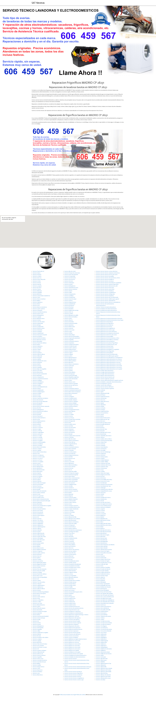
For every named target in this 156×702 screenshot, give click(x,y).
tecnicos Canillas (37, 665)
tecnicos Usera (36, 351)
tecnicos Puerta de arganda (71, 474)
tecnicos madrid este (69, 601)
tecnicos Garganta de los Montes (104, 489)
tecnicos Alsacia (37, 590)
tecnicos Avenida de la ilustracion (72, 390)
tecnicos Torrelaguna (101, 626)
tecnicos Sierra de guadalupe (40, 577)
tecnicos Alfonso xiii (38, 653)
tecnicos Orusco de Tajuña (102, 551)
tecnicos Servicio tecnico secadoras (73, 675)
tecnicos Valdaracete (101, 634)
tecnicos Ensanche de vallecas (40, 411)
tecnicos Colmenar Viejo (102, 466)
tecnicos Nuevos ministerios (40, 307)
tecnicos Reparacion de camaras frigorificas (107, 343)
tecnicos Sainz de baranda (70, 378)
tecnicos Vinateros (69, 487)
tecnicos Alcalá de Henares (102, 396)
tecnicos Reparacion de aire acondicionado (106, 354)
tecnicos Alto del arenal (38, 539)
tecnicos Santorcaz (101, 605)
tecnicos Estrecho (37, 554)
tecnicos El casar (37, 636)
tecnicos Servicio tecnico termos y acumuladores (108, 302)
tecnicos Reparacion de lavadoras (104, 321)
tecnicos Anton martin (38, 543)
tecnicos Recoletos (37, 504)
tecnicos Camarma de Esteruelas (104, 440)
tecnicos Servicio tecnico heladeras (105, 291)
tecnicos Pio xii (68, 470)
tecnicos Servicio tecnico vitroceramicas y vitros (108, 278)
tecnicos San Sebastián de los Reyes (105, 601)
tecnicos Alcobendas (101, 398)
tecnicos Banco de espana (39, 593)
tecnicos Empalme (68, 308)
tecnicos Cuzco (68, 504)
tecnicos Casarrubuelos (102, 447)
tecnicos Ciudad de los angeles (40, 632)
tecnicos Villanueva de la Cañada (104, 668)
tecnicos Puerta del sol (38, 271)
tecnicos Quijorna (100, 577)
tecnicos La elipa (37, 429)
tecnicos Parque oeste (70, 585)
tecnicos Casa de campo (39, 321)
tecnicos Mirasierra (37, 468)
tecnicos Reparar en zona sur (71, 642)
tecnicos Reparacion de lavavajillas (104, 336)
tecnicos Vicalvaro (37, 352)
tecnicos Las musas (69, 417)
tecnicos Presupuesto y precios (104, 383)
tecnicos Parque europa (70, 582)
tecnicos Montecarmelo (39, 470)
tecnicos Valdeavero (101, 636)
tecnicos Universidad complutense (41, 295)
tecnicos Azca (36, 305)
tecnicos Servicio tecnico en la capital (73, 653)
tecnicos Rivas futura (69, 476)
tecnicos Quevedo (37, 613)
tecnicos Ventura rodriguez (39, 650)
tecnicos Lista (36, 453)
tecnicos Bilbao (36, 300)
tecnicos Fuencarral (37, 416)
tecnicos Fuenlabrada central (71, 561)
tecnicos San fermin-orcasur (40, 647)
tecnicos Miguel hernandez (39, 564)
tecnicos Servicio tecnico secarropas (105, 289)
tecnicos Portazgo (37, 572)
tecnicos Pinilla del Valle (102, 564)
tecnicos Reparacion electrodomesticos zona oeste (109, 365)
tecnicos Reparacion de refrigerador (105, 351)
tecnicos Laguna (68, 352)
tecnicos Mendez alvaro (39, 318)
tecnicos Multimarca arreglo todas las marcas (75, 639)
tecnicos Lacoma (68, 416)
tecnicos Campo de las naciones (72, 435)
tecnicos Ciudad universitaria (71, 344)
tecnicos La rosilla (37, 435)
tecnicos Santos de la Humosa (103, 606)
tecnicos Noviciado (37, 609)
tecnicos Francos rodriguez (71, 401)
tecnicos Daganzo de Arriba (103, 474)
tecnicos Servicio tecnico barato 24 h (105, 377)
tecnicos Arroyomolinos (102, 413)
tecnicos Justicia (37, 424)
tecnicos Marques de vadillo (71, 315)
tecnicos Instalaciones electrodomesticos (106, 310)
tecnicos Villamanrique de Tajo (103, 663)
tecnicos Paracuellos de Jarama (103, 553)
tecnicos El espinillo (37, 403)
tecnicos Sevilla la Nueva (102, 611)
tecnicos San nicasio (69, 590)
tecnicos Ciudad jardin (38, 390)
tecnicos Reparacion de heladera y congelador (107, 349)
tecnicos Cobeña (100, 458)
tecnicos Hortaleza (37, 336)
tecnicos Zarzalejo (100, 679)
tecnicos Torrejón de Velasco (103, 624)
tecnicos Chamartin (37, 310)
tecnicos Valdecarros (38, 525)
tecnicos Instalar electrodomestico (104, 370)
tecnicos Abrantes (37, 357)
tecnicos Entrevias (37, 413)
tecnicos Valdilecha (101, 650)
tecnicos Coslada (100, 471)
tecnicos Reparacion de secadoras (104, 325)
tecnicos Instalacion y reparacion (72, 611)
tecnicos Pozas (36, 494)
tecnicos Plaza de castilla (39, 570)
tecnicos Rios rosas (37, 575)
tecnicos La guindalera (38, 432)
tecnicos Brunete (100, 430)
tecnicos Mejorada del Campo (103, 523)
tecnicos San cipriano (69, 483)
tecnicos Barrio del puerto (70, 393)
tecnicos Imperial (37, 422)
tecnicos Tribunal (37, 583)
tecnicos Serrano (68, 281)
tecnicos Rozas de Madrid (102, 590)
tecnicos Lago (67, 513)
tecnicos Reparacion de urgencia (72, 618)
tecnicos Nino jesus (37, 471)
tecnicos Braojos (100, 427)
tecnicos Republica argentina (71, 377)
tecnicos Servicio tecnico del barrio (105, 387)
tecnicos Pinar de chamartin (39, 491)
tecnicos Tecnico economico (71, 636)
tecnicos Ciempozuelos (102, 457)
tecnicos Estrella (37, 414)
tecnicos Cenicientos (101, 448)
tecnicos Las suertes (38, 561)
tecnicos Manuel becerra (39, 605)
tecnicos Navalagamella (102, 541)
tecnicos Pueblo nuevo (38, 497)
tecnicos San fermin (38, 507)
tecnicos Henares (68, 408)
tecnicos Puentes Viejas (102, 575)
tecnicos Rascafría (100, 579)
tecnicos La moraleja (69, 512)
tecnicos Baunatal (68, 494)
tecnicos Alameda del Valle (102, 393)
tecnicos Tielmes (100, 618)
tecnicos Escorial (100, 476)
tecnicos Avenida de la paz (39, 662)
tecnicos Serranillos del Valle (103, 609)
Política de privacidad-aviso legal (68, 694)
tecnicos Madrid (100, 517)
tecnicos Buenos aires (38, 548)
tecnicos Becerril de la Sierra (103, 417)
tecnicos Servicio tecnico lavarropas (105, 287)
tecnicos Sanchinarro (38, 513)
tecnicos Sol (36, 517)
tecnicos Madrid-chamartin (39, 549)
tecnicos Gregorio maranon (71, 404)
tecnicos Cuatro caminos (39, 308)
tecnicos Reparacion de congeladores (105, 328)
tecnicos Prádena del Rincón (103, 572)
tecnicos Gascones (101, 492)
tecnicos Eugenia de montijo (71, 310)
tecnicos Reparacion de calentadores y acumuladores (109, 357)
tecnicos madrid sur (69, 600)
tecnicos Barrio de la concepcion (72, 391)
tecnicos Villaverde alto (38, 533)
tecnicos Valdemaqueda (102, 640)
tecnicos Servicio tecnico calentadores (105, 300)
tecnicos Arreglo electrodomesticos (105, 374)
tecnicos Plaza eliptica (69, 372)
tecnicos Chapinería (101, 453)
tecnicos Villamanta (101, 665)
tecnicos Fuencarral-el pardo (40, 334)
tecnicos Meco (99, 522)
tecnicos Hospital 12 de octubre (40, 637)
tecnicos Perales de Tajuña (102, 561)
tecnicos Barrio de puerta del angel (41, 500)
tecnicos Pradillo (68, 587)
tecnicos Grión (99, 496)
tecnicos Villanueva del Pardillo (103, 671)
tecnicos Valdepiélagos (102, 647)
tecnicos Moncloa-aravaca (39, 339)
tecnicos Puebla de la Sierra (103, 574)
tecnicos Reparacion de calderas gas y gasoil (107, 356)
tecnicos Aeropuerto (69, 432)
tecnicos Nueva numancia (39, 566)
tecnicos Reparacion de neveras (104, 326)
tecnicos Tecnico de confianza (103, 385)
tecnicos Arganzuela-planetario (72, 338)
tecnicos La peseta (69, 541)
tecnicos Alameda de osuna (39, 360)
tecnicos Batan (68, 492)
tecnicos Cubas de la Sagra (102, 473)
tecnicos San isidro (37, 370)
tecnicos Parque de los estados (72, 580)
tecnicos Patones (100, 556)
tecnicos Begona (68, 496)
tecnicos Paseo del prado (39, 279)
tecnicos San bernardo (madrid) (40, 616)
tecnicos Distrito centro (39, 328)
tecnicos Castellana (37, 383)
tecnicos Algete (100, 403)
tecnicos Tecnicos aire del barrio (72, 634)
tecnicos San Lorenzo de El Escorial (105, 596)
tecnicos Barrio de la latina (39, 447)
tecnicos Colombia (69, 437)
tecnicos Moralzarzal (101, 533)
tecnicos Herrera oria (69, 458)
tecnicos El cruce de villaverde (40, 401)
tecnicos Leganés (100, 509)
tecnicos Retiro (36, 304)
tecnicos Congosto (37, 551)
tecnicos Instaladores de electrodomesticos (75, 655)
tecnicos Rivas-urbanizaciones (72, 478)
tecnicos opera (36, 606)
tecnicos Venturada (101, 657)
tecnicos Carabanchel (38, 326)
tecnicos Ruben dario (69, 326)
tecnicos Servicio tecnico (70, 658)
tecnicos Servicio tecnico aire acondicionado (107, 297)
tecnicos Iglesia (36, 557)
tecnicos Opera (36, 273)
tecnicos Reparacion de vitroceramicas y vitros (107, 338)
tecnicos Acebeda (100, 390)
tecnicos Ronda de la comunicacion (73, 530)
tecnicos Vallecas (37, 528)
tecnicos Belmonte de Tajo (102, 419)
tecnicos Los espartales (70, 575)
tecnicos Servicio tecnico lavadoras (73, 671)
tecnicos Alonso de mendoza (71, 549)
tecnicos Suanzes (37, 518)
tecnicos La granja (68, 510)
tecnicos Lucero (37, 463)
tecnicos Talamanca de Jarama (103, 616)
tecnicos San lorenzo (69, 279)
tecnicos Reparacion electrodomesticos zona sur (108, 362)
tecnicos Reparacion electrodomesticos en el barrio (109, 359)
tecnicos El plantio (37, 404)
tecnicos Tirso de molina (39, 582)
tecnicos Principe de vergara (40, 611)
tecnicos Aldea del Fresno (102, 401)
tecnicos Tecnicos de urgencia (71, 619)
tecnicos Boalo (100, 426)
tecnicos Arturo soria (38, 313)
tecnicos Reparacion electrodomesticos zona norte (109, 360)
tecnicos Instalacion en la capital (72, 652)
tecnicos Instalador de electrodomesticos (74, 657)
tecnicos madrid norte (69, 598)
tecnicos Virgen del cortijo (39, 536)
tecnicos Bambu (37, 544)
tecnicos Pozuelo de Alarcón (103, 569)
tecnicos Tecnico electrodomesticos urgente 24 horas (109, 380)
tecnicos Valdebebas (38, 523)
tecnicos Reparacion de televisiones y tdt (106, 344)
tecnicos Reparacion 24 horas (71, 616)
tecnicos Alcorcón (100, 400)
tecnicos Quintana (37, 502)
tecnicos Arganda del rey (70, 443)
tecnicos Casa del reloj (70, 553)
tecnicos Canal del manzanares (40, 378)
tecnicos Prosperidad (38, 496)
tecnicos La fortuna (69, 539)
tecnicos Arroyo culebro (70, 551)
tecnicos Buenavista (38, 372)
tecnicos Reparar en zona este (72, 645)
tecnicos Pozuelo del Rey (102, 570)
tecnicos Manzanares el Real (103, 520)
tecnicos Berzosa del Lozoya (103, 422)
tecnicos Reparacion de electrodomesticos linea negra (109, 320)
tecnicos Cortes (37, 281)
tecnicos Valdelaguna (101, 637)
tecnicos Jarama (68, 413)
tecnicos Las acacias (38, 439)
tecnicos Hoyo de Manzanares (103, 505)
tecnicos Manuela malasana (71, 577)
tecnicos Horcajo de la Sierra (103, 502)
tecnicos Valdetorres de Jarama (104, 649)
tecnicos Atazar (100, 414)
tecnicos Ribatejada (101, 582)
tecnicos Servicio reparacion (71, 631)
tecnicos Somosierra (101, 613)
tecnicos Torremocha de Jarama (104, 629)
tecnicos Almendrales (38, 627)
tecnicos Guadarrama (101, 499)
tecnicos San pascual (38, 512)
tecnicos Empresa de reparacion (72, 627)
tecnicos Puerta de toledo (70, 323)
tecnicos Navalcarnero (101, 543)
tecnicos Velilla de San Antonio (103, 653)
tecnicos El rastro (37, 287)
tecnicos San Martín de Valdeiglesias (105, 600)
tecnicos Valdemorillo (101, 642)
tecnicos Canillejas (37, 380)
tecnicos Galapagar (101, 487)
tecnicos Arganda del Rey (102, 411)
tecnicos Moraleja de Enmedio (103, 531)
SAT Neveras (38, 2)
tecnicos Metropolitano (70, 360)
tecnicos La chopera (38, 427)
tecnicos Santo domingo (39, 618)
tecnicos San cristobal (38, 645)
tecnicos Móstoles (100, 536)
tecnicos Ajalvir (100, 391)
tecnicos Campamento (38, 377)
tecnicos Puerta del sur (70, 526)
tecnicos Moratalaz (37, 341)
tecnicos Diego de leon (38, 666)
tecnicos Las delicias (38, 443)
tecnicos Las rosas (37, 603)
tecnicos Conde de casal (70, 346)
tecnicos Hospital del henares (71, 409)
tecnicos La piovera (37, 434)
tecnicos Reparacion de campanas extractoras (107, 333)
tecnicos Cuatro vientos (70, 502)
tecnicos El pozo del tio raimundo (41, 406)
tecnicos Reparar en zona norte (72, 640)
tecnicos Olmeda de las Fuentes (104, 549)
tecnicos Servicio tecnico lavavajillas (105, 276)
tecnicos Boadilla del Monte (103, 424)
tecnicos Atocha (37, 282)
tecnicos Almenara (37, 362)
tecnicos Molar (99, 526)
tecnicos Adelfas (37, 359)
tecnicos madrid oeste (70, 603)
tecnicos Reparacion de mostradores (105, 341)
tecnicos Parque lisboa (70, 583)
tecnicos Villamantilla (101, 666)
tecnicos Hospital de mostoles (72, 566)
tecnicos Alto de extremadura (71, 336)
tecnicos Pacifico (37, 478)
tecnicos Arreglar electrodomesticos (105, 372)
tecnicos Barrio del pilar (70, 448)
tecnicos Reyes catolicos (70, 528)
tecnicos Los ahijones (38, 455)
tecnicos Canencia (100, 443)
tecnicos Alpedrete (101, 404)
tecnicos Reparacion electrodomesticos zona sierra (109, 367)
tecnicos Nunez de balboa (70, 317)
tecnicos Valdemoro (101, 644)
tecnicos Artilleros (69, 445)
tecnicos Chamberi (37, 331)
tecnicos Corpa (100, 470)
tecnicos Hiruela (100, 500)
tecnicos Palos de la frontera (40, 644)
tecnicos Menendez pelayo (39, 562)
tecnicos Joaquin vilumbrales (71, 509)
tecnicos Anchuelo (100, 408)
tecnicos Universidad (38, 522)
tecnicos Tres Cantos (101, 632)
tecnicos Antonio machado (71, 383)
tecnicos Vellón (100, 655)
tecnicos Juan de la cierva (70, 569)
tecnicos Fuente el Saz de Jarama (104, 484)
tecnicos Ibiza (67, 460)
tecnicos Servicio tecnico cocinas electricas (106, 271)
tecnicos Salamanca (37, 302)
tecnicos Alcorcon (68, 548)
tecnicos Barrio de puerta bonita (41, 499)
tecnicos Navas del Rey (101, 546)
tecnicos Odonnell (69, 365)
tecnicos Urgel (68, 331)
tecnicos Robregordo (101, 588)
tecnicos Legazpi (37, 317)
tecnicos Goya (36, 419)
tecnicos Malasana (37, 291)
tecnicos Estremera (101, 478)
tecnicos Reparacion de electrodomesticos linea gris (109, 318)
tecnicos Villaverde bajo (39, 535)
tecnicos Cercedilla (100, 450)
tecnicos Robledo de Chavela (103, 587)
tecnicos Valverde (37, 530)
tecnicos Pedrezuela (101, 557)
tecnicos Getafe (100, 494)
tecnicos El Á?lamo (100, 395)
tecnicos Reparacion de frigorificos (105, 323)
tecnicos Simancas (69, 429)
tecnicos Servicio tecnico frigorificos (73, 673)
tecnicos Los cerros (38, 458)
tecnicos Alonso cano (69, 382)
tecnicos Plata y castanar (39, 492)
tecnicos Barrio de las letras (39, 452)
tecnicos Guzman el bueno (71, 351)
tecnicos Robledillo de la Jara (103, 585)
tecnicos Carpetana (69, 343)
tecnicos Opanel (37, 473)
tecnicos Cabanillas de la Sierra (103, 435)
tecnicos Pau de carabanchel (40, 374)
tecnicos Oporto (68, 320)
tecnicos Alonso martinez (39, 299)
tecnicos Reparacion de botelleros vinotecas (107, 339)
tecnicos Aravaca (37, 365)
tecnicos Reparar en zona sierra (72, 649)
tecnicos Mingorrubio (38, 466)
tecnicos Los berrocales (39, 457)
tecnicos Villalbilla (100, 662)
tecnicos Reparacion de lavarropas (104, 346)
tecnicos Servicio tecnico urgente (72, 622)
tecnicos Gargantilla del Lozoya (104, 491)
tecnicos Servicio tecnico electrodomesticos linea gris (77, 666)
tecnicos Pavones (37, 486)
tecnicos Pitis (67, 422)
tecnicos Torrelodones (102, 627)
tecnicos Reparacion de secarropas (105, 347)
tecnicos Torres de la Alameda (103, 631)
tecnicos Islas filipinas (69, 411)
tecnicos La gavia (37, 559)
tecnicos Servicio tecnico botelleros (105, 279)
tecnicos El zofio (37, 408)
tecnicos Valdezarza (69, 430)
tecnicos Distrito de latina (39, 338)
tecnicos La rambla (69, 414)
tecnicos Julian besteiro (70, 570)
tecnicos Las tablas (37, 445)
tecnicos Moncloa (37, 294)
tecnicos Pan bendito (38, 484)
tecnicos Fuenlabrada (101, 483)
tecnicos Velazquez (69, 282)
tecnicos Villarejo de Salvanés (103, 675)
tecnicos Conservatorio (70, 554)
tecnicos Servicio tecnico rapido (72, 621)
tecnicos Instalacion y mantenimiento (73, 613)
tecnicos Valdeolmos (101, 645)
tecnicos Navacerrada (101, 538)
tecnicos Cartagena (69, 396)
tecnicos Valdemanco (101, 639)
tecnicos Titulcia (100, 619)
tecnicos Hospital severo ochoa (72, 567)
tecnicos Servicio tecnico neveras (72, 676)
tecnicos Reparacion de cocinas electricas (106, 331)
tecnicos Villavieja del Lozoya (103, 678)
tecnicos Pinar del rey (69, 442)
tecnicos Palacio (37, 479)
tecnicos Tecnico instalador (71, 637)
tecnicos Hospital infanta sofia (72, 507)
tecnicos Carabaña (100, 445)
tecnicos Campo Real (101, 442)
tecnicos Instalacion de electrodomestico (106, 308)
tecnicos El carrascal (69, 557)
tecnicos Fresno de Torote (103, 481)
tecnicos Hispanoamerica (39, 421)
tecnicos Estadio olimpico (70, 400)
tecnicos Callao (36, 631)
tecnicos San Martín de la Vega (103, 598)
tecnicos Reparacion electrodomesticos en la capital (109, 369)
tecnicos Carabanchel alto (70, 538)
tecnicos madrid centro (70, 605)
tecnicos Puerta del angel (70, 375)
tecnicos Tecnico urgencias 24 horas (105, 378)
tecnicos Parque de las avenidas (72, 419)
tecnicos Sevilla (36, 619)
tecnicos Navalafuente (101, 539)
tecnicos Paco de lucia (69, 466)
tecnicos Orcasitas (37, 474)
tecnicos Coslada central (70, 398)
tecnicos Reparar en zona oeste (72, 647)
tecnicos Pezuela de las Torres (103, 562)
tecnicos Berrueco (100, 421)
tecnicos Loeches (100, 510)
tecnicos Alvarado (37, 541)
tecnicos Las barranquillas (39, 442)
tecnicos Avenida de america (40, 312)
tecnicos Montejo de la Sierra (103, 530)
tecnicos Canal (36, 595)
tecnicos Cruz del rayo (69, 453)
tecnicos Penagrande (38, 487)
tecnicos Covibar (37, 396)
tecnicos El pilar (36, 489)
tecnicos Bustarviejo (101, 434)
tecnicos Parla (99, 554)
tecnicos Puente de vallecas (39, 343)
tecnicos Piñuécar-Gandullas (103, 567)
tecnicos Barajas (37, 325)
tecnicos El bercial (68, 556)
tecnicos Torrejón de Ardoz (103, 621)
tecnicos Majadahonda (101, 518)
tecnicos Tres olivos (38, 520)
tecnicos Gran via (37, 278)
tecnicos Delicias (37, 634)
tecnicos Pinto (99, 566)
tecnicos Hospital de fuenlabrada (72, 564)
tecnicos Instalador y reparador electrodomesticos (108, 382)
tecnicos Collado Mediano (102, 460)
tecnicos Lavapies (37, 286)
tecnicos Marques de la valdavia (72, 518)
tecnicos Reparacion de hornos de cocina (106, 334)
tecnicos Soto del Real (101, 614)
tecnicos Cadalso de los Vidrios (104, 439)
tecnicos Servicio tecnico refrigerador (105, 294)
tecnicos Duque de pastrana (71, 455)
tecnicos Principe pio (69, 374)
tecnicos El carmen (69, 307)
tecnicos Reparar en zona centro (72, 644)
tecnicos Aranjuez (100, 409)
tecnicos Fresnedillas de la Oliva (104, 479)
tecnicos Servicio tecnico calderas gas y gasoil (107, 299)
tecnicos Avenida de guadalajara (41, 592)
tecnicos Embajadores (38, 315)
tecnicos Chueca (37, 289)
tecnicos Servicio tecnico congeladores (74, 678)
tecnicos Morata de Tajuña (102, 535)
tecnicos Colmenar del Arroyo (103, 465)
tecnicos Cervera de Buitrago (103, 452)
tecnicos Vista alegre (38, 538)
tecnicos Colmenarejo (101, 468)
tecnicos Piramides (69, 321)
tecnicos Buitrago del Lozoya (103, 432)
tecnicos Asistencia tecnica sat (72, 606)
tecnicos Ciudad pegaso (39, 391)
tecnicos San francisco (70, 546)
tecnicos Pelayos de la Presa (103, 559)
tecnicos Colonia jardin (70, 500)
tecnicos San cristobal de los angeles (42, 505)
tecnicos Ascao (68, 387)
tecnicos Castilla (37, 385)
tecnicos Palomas (37, 481)
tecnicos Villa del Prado (102, 658)
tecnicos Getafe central (70, 562)
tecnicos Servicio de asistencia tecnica (73, 608)
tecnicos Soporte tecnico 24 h (71, 609)
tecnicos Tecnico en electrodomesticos (106, 307)
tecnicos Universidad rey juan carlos (73, 592)
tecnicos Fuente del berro (39, 417)
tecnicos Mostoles (69, 579)
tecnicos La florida (37, 430)
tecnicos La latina (37, 276)
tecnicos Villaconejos (101, 660)
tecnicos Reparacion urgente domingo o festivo (76, 614)
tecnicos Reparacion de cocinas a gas (105, 330)
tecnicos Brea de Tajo (101, 429)
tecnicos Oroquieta (37, 476)
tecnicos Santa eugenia (38, 515)
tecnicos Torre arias (69, 330)
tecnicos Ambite (100, 406)
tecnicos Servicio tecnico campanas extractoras (108, 273)
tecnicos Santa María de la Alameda (105, 603)
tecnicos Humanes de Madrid (103, 507)
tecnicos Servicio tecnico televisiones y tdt (106, 286)
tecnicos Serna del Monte (102, 608)
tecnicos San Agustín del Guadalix (104, 593)
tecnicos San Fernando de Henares (105, 595)
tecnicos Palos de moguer (39, 483)
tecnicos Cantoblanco (38, 382)
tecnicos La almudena (38, 600)
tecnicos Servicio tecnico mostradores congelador (108, 282)
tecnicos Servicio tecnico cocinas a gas (74, 679)
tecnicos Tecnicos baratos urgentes (105, 388)
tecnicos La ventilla (37, 437)
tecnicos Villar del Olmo (102, 673)
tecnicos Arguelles (37, 292)
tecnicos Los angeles (38, 461)
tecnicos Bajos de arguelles (39, 369)
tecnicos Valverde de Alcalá (103, 652)
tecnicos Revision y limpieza (71, 624)
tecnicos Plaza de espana (39, 608)
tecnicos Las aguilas (38, 440)
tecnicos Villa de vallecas (39, 354)
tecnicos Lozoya (100, 512)
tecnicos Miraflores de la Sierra (104, 525)
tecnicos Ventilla (68, 486)
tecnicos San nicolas (38, 510)
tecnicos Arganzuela (38, 323)
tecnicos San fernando (70, 427)
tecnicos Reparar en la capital (71, 650)
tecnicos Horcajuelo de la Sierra (104, 504)
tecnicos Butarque (37, 375)
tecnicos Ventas (37, 320)
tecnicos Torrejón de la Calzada (104, 622)
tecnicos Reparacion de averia (71, 626)
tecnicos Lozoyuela (101, 513)
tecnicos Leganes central (70, 572)
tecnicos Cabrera (100, 437)
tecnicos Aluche (37, 364)
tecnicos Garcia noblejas (70, 403)
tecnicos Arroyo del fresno (71, 385)
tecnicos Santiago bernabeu (71, 531)
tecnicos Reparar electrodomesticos (105, 375)
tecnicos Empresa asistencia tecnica (73, 629)
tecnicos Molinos (100, 528)
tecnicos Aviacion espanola (71, 491)
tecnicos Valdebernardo (70, 484)
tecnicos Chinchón (100, 455)
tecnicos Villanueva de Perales (103, 670)
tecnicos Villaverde (37, 356)
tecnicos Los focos (37, 460)
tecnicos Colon (36, 297)
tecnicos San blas (37, 347)
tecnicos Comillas (37, 393)
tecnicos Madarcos (100, 515)
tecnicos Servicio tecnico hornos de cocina (106, 274)
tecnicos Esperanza (37, 670)
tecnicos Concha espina (70, 452)
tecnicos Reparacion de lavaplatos (104, 352)
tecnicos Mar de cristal (69, 271)
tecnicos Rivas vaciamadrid (71, 479)
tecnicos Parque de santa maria (72, 273)
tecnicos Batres (100, 416)
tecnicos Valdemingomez (39, 526)
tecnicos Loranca (68, 574)
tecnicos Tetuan (37, 349)
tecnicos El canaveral (38, 400)
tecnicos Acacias (37, 624)
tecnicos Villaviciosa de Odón (103, 676)
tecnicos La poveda (69, 461)
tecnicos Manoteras (38, 465)
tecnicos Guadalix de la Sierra (103, 497)
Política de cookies (80, 694)
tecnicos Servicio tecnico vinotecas (105, 281)
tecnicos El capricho (69, 305)
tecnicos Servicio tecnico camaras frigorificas (107, 284)
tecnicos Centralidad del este (40, 387)
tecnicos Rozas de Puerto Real (103, 592)
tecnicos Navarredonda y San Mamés (105, 544)
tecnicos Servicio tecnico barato (72, 632)
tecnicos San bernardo (70, 278)
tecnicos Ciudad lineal (38, 333)
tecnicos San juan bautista (39, 509)
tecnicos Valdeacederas (39, 585)
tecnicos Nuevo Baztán (101, 548)
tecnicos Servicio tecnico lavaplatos (105, 295)
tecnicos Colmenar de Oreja (103, 463)
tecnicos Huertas (37, 284)
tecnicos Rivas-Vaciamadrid (103, 583)
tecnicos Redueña (100, 580)
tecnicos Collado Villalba (102, 461)
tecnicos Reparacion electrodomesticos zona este (108, 364)
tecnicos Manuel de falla (70, 517)
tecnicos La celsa (37, 426)
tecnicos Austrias (37, 274)
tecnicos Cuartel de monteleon (40, 398)
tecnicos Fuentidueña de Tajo (103, 486)
